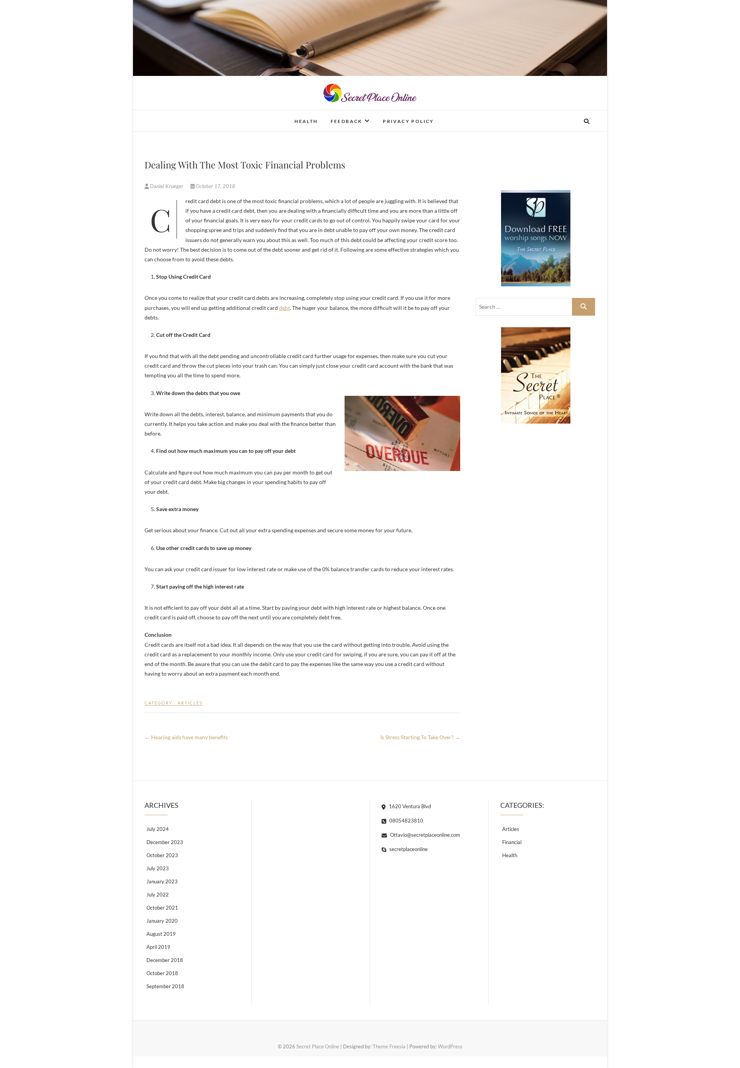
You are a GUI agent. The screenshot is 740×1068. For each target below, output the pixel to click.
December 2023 (164, 842)
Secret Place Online (185, 116)
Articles (190, 702)
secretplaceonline (408, 849)
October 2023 (162, 855)
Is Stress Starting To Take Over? (420, 737)
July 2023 (157, 868)
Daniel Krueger (167, 186)
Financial (511, 842)
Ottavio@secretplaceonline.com (424, 835)
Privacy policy (408, 121)
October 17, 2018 (215, 186)
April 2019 (158, 947)
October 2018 (162, 973)
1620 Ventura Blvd (409, 806)
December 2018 (164, 960)
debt (284, 307)
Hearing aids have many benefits (186, 737)
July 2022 (157, 894)
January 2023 (162, 881)
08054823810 (405, 820)
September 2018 (165, 986)
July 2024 (157, 829)
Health (306, 121)
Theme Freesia (389, 1046)
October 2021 (162, 908)
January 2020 (162, 921)
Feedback (346, 121)
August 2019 (161, 934)
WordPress (450, 1046)
